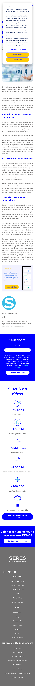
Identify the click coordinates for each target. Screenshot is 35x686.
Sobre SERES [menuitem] (17, 612)
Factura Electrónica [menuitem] (17, 581)
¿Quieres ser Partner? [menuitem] (17, 637)
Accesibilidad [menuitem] (17, 652)
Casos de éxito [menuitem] (17, 621)
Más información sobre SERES (17, 517)
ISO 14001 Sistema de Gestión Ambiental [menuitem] (17, 673)
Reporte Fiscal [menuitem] (17, 598)
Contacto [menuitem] (17, 633)
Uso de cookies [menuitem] (17, 664)
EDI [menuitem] (17, 594)
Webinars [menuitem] (17, 629)
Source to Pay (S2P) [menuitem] (17, 585)
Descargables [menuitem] (17, 625)
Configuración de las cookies (17, 49)
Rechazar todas (17, 59)
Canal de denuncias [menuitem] (17, 677)
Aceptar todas (17, 54)
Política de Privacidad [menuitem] (17, 656)
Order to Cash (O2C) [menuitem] (17, 589)
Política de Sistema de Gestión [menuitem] (17, 660)
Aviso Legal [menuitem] (17, 648)
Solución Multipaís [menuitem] (17, 602)
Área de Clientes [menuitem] (17, 669)
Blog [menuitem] (17, 617)
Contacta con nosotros (17, 541)
